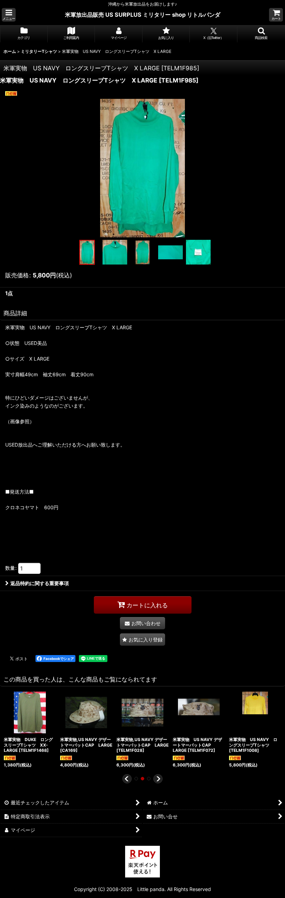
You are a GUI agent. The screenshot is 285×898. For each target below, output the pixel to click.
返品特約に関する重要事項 (39, 583)
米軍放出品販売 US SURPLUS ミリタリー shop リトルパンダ (142, 14)
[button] (9, 15)
